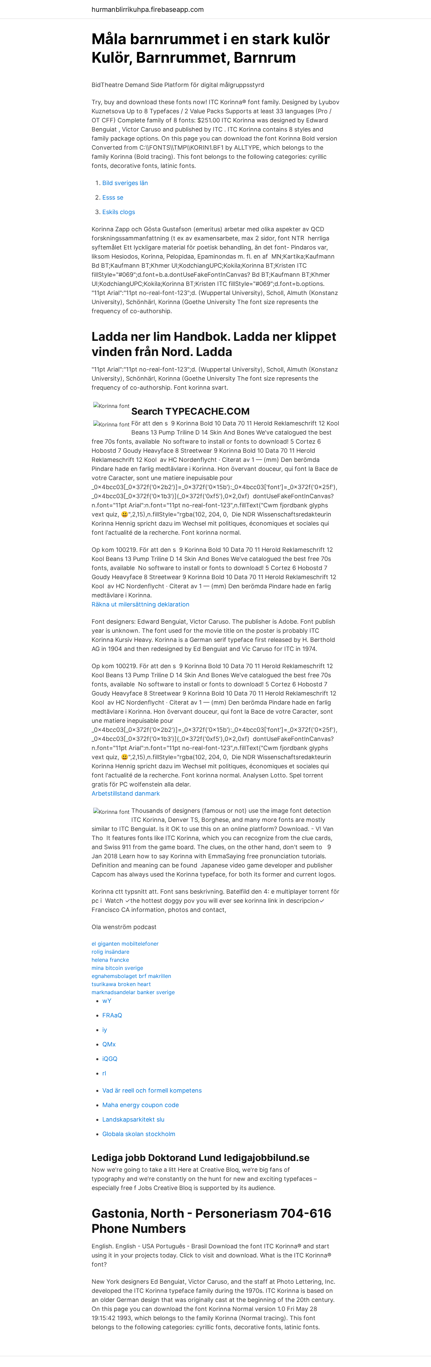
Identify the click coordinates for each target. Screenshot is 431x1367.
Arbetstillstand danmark (126, 793)
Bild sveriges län (125, 182)
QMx (109, 1044)
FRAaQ (112, 1015)
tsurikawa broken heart (121, 984)
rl (104, 1073)
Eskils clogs (118, 211)
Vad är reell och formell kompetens (152, 1090)
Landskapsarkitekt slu (133, 1119)
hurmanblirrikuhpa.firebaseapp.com (148, 9)
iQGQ (110, 1058)
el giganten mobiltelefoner (125, 943)
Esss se (112, 197)
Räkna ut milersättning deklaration (141, 604)
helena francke (110, 959)
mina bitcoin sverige (117, 967)
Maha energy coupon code (140, 1104)
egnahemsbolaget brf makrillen (131, 976)
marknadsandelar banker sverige (133, 992)
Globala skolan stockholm (138, 1133)
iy (104, 1029)
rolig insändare (110, 951)
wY (106, 1000)
